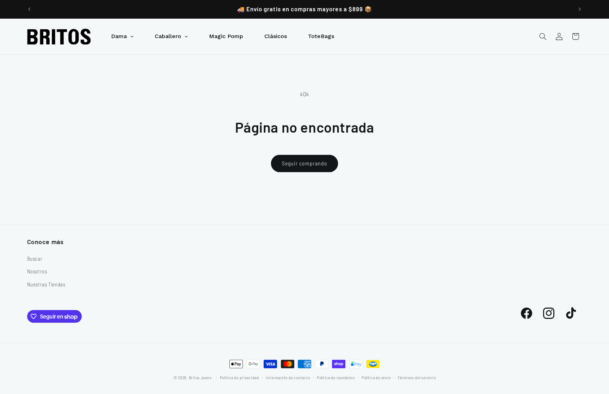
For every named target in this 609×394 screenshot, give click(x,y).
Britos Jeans (200, 377)
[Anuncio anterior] (29, 9)
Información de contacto (288, 377)
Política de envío (376, 377)
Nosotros (37, 271)
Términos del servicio (417, 377)
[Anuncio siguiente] (580, 9)
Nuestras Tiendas (46, 284)
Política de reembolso (336, 377)
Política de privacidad (239, 377)
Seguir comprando (304, 163)
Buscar (35, 258)
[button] (543, 36)
